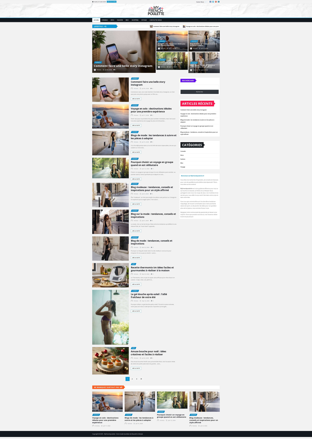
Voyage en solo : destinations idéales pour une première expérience (171, 44)
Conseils (105, 20)
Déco (112, 20)
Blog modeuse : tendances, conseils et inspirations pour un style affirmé (202, 66)
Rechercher (188, 133)
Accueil (96, 20)
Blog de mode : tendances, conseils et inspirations (151, 294)
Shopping (135, 20)
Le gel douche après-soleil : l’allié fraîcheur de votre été (117, 117)
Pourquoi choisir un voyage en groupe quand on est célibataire (170, 63)
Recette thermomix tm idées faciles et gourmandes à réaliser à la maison (152, 321)
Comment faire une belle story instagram (148, 136)
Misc (127, 20)
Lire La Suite (136, 151)
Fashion (120, 20)
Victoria (99, 122)
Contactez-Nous (156, 20)
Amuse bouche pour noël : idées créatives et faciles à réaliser (148, 405)
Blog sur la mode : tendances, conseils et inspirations (153, 268)
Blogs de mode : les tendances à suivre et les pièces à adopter (203, 44)
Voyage (144, 20)
